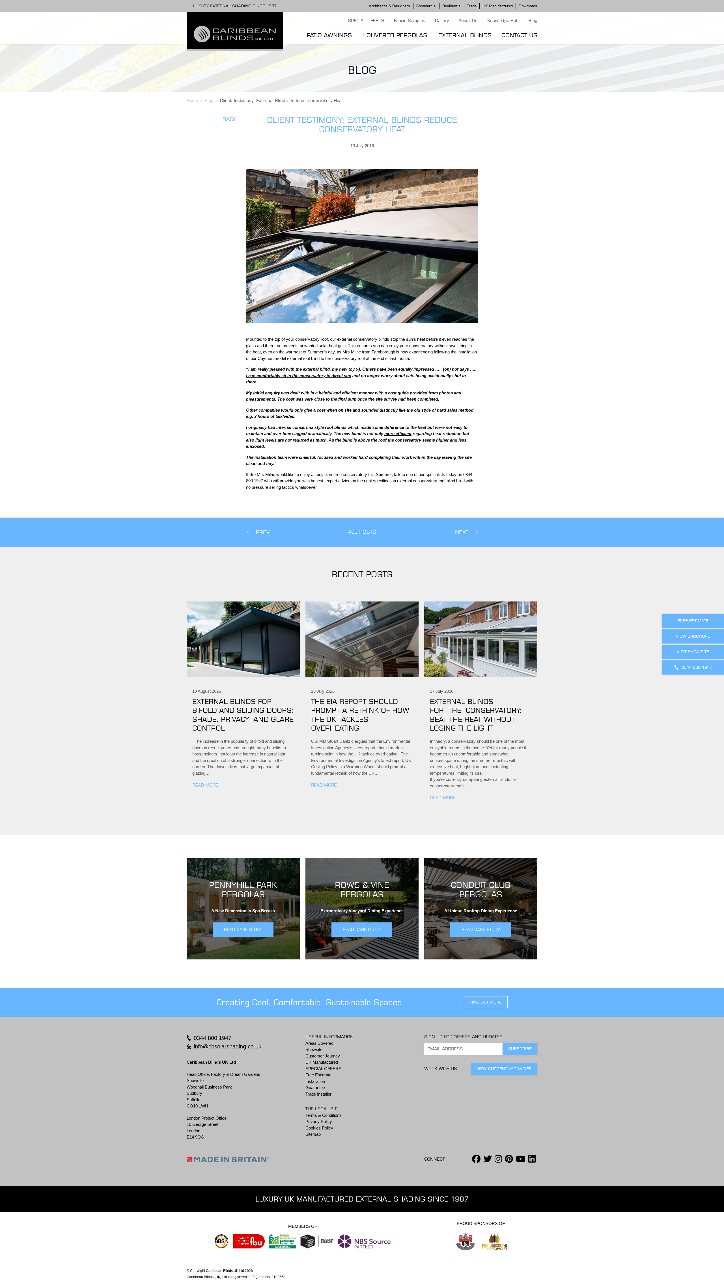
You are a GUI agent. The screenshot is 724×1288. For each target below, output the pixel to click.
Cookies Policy (319, 1128)
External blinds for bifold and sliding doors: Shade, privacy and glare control (243, 714)
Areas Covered (319, 1043)
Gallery (442, 20)
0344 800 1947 (212, 1038)
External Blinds (465, 35)
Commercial (426, 6)
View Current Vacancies (504, 1068)
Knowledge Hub (503, 20)
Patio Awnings (329, 35)
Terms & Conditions (323, 1115)
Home (192, 100)
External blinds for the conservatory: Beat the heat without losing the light (476, 714)
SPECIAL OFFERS (366, 20)
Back (229, 119)
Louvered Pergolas (395, 35)
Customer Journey (322, 1056)
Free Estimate (318, 1074)
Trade (472, 6)
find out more (486, 1002)
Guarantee (315, 1087)
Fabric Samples (409, 20)
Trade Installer (318, 1094)
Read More (205, 785)
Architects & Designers (389, 6)
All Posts (362, 532)
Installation (315, 1081)
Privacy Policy (318, 1121)
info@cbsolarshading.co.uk (227, 1046)
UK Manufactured (497, 6)
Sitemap (313, 1134)
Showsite (313, 1049)
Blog (532, 20)
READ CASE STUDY (243, 929)
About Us (468, 20)
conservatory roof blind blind (439, 480)
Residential (451, 6)
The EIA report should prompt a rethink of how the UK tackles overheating (360, 714)
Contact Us (519, 35)
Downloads (528, 6)
